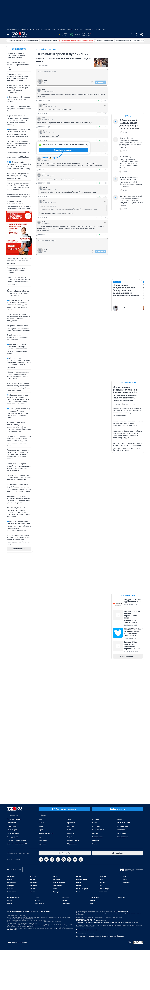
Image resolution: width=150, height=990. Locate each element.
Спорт (119, 819)
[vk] (46, 859)
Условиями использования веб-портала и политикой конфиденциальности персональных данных (107, 922)
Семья (94, 844)
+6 (99, 170)
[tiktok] (81, 859)
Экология (121, 830)
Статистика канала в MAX (17, 844)
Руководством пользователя (85, 919)
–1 (105, 127)
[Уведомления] (136, 34)
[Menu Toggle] (8, 34)
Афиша (69, 29)
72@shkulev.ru (30, 926)
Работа (95, 833)
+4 (99, 196)
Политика (96, 826)
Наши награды (12, 830)
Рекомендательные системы (85, 933)
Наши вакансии (13, 833)
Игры (98, 29)
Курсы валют (88, 29)
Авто (40, 819)
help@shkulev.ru (12, 929)
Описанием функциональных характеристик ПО (91, 920)
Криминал (71, 823)
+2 (99, 100)
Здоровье (42, 844)
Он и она (95, 819)
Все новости (19, 49)
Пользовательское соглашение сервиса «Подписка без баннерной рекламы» (100, 936)
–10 (105, 183)
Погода (47, 29)
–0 (105, 100)
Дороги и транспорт (46, 833)
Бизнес (41, 823)
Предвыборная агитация (16, 840)
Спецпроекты (122, 837)
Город (41, 830)
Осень (94, 823)
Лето (69, 830)
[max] (63, 859)
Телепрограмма (58, 29)
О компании (11, 826)
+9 (99, 235)
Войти (45, 82)
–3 (105, 153)
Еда (40, 837)
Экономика (121, 833)
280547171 (45, 158)
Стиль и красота (123, 823)
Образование (72, 844)
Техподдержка (12, 837)
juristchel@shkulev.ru (57, 928)
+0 (99, 114)
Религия (95, 840)
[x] (69, 859)
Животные (43, 840)
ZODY (104, 29)
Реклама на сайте (14, 819)
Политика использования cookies (86, 930)
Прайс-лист (11, 823)
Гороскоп (78, 29)
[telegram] (41, 859)
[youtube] (75, 859)
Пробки (75, 35)
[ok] (52, 859)
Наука (69, 837)
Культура (70, 826)
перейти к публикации (49, 49)
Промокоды (26, 29)
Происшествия (98, 830)
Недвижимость (13, 29)
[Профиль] (141, 34)
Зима (69, 819)
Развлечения (97, 837)
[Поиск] (131, 34)
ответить (42, 100)
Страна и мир (122, 826)
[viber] (58, 859)
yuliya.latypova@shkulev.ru (122, 911)
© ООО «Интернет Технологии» (17, 942)
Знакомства (37, 29)
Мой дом (70, 833)
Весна (41, 826)
